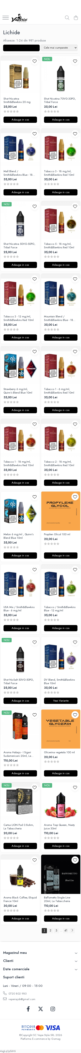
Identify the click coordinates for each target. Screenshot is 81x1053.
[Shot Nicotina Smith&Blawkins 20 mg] (20, 75)
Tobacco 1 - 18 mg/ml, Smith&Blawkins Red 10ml (19, 463)
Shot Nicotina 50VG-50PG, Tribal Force (19, 245)
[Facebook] (28, 1009)
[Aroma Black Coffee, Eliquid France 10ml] (20, 874)
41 (65, 930)
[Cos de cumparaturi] (76, 18)
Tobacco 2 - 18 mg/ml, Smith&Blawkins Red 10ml (59, 463)
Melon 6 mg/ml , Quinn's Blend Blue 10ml (18, 536)
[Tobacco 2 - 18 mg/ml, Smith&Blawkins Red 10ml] (60, 438)
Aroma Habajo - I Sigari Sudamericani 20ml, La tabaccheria (17, 754)
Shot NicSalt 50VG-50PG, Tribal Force (19, 681)
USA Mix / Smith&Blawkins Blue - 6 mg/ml (19, 609)
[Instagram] (52, 1009)
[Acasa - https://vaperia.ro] (19, 18)
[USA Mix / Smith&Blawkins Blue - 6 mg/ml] (20, 583)
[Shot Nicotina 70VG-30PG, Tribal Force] (60, 75)
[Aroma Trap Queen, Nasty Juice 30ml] (60, 801)
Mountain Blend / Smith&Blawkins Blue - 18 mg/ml (58, 318)
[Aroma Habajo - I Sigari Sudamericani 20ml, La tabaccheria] (20, 729)
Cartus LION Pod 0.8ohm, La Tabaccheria (19, 826)
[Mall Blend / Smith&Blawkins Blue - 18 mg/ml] (20, 148)
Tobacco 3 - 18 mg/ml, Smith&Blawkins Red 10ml (59, 173)
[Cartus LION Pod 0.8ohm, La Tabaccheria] (20, 801)
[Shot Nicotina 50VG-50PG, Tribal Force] (20, 220)
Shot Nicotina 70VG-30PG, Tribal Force (60, 100)
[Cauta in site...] (67, 18)
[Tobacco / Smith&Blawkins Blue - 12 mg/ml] (60, 583)
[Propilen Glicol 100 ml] (60, 511)
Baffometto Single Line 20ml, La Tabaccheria (57, 899)
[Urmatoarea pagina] (72, 930)
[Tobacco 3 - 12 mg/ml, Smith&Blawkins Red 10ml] (20, 293)
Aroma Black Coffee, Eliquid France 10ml (20, 899)
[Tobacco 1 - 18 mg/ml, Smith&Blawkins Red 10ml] (20, 438)
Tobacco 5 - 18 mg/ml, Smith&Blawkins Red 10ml (59, 245)
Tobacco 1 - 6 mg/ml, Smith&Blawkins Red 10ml (59, 391)
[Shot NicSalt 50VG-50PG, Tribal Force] (20, 656)
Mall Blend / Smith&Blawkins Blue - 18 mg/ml (18, 173)
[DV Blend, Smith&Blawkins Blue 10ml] (60, 656)
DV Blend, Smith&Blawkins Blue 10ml (59, 681)
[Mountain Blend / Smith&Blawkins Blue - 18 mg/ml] (60, 293)
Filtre (23, 48)
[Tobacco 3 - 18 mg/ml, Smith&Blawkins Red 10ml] (60, 148)
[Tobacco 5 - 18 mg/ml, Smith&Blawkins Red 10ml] (60, 220)
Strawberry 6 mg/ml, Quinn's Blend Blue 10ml (18, 391)
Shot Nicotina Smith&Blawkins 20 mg (17, 100)
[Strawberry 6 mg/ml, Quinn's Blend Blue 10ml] (20, 365)
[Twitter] (40, 1009)
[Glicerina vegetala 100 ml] (60, 729)
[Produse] (5, 18)
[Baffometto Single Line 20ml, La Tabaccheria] (60, 874)
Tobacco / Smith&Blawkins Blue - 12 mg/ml (59, 609)
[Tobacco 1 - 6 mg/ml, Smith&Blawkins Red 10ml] (60, 365)
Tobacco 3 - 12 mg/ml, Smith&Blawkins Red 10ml (19, 318)
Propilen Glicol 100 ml (57, 534)
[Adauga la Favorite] (34, 61)
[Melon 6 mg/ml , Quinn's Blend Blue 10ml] (20, 511)
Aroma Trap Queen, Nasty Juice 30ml (59, 826)
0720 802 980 (17, 994)
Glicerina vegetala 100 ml (59, 752)
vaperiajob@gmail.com (21, 999)
